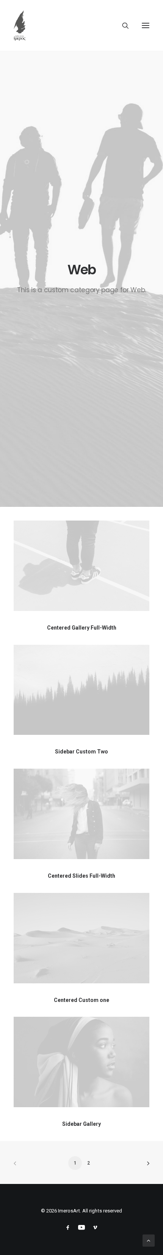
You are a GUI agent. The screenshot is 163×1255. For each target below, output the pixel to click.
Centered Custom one (81, 1000)
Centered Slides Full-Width (81, 876)
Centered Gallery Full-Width (81, 628)
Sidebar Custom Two (81, 752)
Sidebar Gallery (81, 1124)
